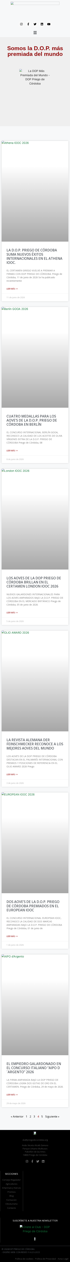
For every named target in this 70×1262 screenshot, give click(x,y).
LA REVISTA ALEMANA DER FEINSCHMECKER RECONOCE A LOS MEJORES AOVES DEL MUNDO (35, 744)
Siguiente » (52, 1116)
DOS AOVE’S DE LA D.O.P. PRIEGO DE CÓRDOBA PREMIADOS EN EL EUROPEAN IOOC (33, 905)
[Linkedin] (42, 24)
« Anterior (17, 1116)
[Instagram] (21, 24)
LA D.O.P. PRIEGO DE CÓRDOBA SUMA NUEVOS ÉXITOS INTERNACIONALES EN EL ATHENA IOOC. (34, 256)
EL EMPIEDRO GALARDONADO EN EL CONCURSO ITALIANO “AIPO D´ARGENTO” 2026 (34, 1067)
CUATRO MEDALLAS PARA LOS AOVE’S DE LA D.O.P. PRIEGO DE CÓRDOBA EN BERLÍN (32, 420)
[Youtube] (48, 24)
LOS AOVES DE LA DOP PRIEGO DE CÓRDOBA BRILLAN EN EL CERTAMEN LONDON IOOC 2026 (34, 582)
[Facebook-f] (28, 24)
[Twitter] (35, 24)
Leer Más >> (12, 288)
